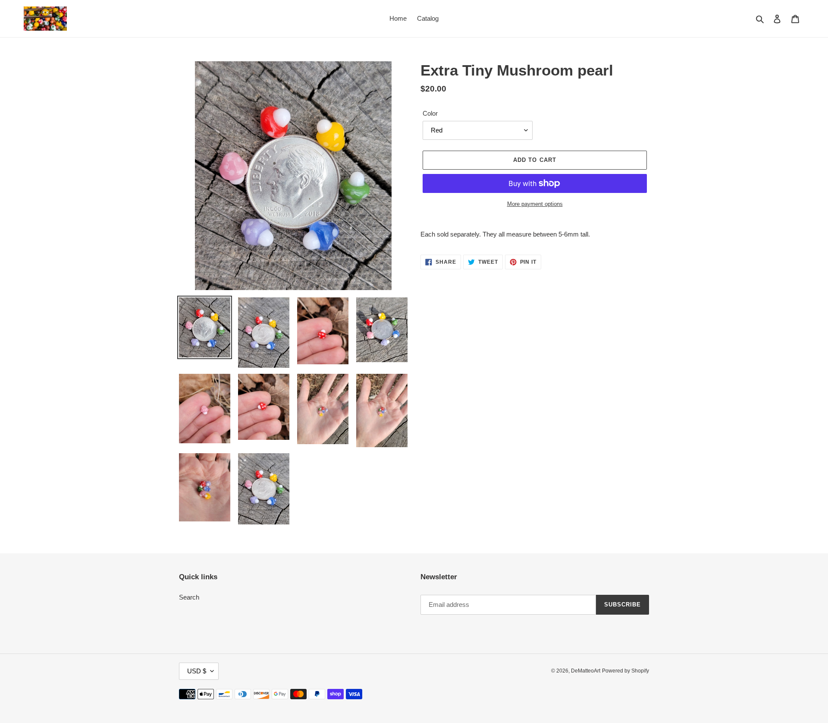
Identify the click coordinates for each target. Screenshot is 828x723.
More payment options (535, 204)
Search (189, 597)
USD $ (196, 671)
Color (430, 113)
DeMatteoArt (585, 671)
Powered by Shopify (625, 671)
